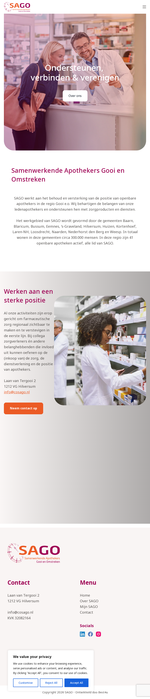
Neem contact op (23, 408)
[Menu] (144, 7)
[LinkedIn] (82, 634)
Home (85, 595)
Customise (26, 683)
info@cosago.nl (17, 392)
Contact (86, 612)
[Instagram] (98, 634)
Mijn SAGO (89, 606)
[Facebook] (90, 634)
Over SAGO (89, 601)
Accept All (76, 683)
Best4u (103, 692)
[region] (51, 670)
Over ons (75, 96)
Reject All (51, 683)
